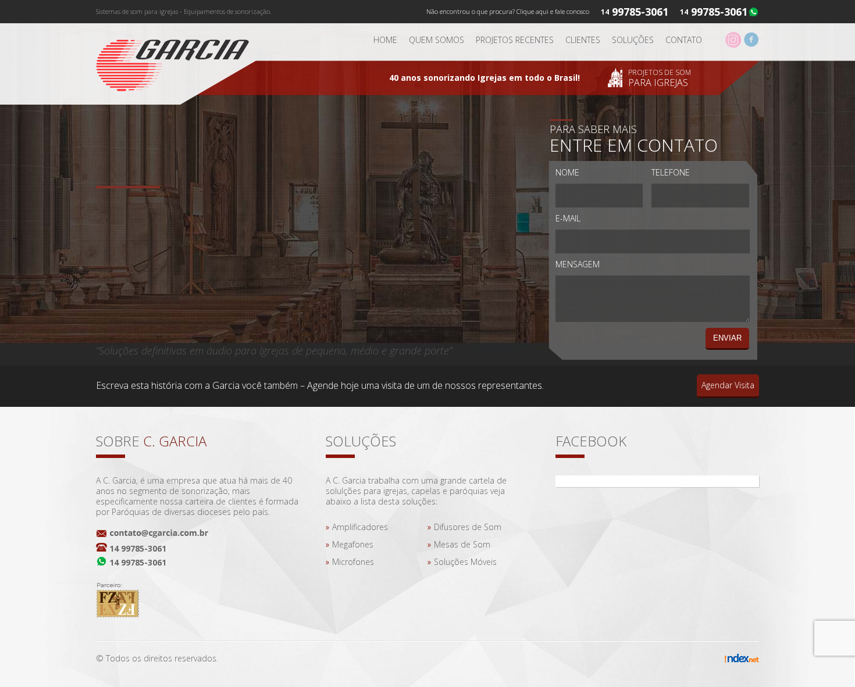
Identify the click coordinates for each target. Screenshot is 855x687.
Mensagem (577, 264)
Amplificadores (360, 526)
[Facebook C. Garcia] (751, 44)
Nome (567, 172)
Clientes (582, 39)
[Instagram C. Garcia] (733, 44)
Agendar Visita (727, 385)
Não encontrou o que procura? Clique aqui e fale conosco (507, 11)
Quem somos (436, 39)
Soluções (633, 39)
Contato (683, 39)
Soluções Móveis (465, 561)
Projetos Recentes (515, 39)
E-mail (567, 218)
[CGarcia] (180, 61)
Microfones (353, 561)
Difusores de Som (467, 526)
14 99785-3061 (137, 548)
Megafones (352, 544)
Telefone (670, 172)
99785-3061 (719, 12)
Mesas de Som (462, 544)
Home (385, 39)
